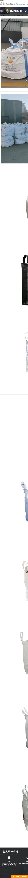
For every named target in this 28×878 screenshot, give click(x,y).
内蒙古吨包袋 (20, 15)
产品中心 (13, 15)
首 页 (9, 15)
